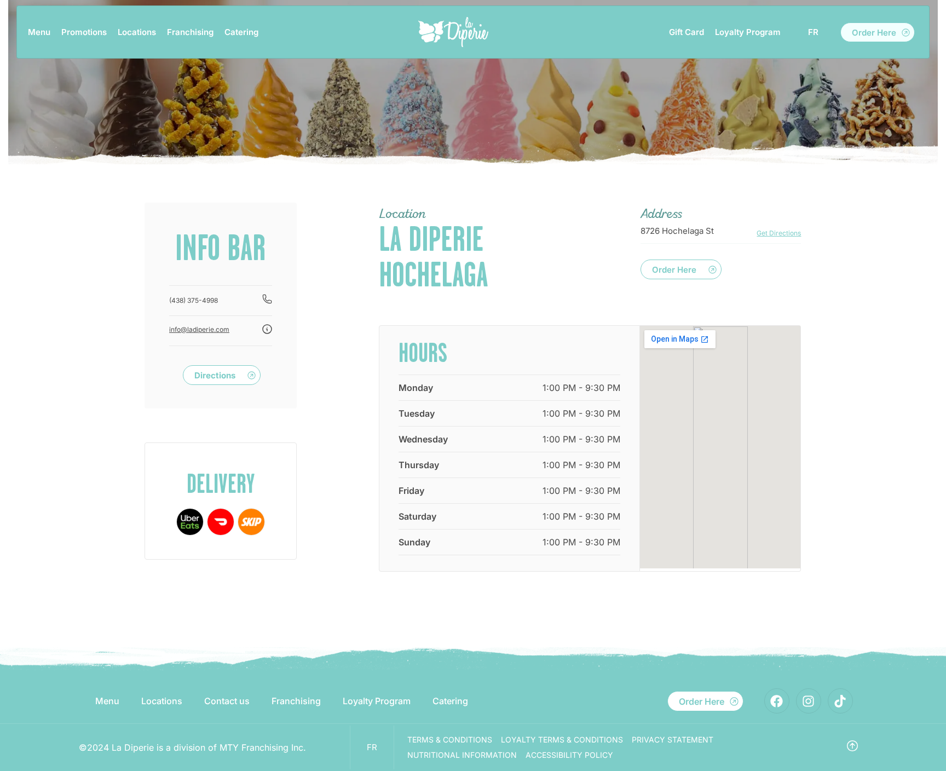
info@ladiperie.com (199, 329)
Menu (39, 32)
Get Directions (779, 233)
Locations (137, 32)
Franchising (190, 32)
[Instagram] (808, 701)
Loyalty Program (748, 32)
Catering (241, 32)
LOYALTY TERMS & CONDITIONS (562, 739)
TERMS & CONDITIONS (449, 739)
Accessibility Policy (569, 755)
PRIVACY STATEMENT (672, 739)
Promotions (84, 32)
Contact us (227, 700)
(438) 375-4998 (193, 300)
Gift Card (686, 32)
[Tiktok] (840, 701)
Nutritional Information (462, 755)
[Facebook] (776, 701)
